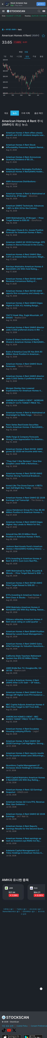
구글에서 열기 (21, 909)
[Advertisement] (23, 103)
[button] (3, 10)
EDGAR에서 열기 (29, 911)
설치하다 (41, 4)
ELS (35, 888)
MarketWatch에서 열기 (11, 911)
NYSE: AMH (11, 29)
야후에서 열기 (8, 909)
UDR (11, 888)
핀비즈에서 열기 (35, 909)
